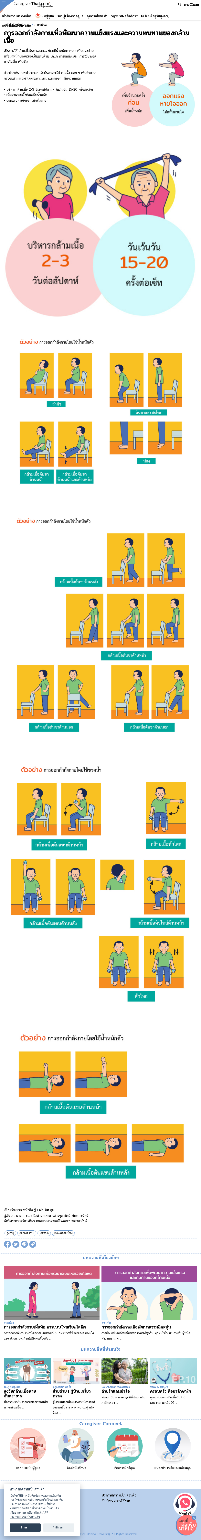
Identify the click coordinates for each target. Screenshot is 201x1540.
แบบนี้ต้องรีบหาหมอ (16, 25)
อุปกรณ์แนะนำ (97, 16)
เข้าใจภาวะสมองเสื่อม (17, 16)
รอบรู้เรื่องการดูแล (70, 16)
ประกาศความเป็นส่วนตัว (118, 1495)
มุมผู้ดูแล (47, 16)
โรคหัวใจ (44, 1233)
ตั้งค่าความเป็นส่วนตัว (45, 1508)
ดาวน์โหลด (191, 4)
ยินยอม (25, 1527)
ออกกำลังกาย (26, 1233)
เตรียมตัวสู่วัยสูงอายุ (155, 16)
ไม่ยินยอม (58, 1527)
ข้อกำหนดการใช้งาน (115, 1501)
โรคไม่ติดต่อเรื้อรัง (63, 1233)
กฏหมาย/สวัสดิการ (124, 16)
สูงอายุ (10, 1233)
